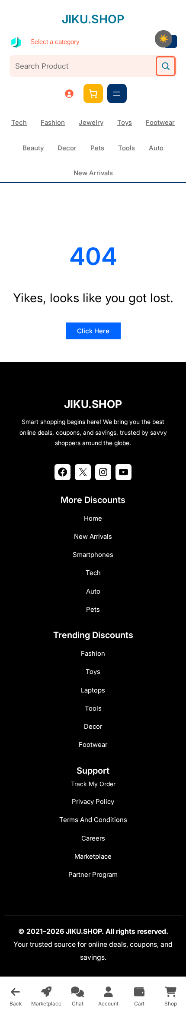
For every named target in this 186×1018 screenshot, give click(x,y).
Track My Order (93, 783)
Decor (67, 148)
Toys (124, 122)
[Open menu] (117, 94)
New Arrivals (93, 173)
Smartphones (93, 554)
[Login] (69, 93)
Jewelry (91, 122)
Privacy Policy (93, 801)
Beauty (33, 148)
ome (95, 518)
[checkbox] (163, 38)
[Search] (166, 66)
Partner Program (93, 874)
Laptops (93, 690)
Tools (126, 148)
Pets (97, 148)
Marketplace (93, 856)
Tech (19, 122)
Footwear (160, 122)
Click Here (93, 331)
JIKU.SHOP (93, 19)
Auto (156, 148)
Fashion (53, 122)
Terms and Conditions (93, 820)
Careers (93, 838)
